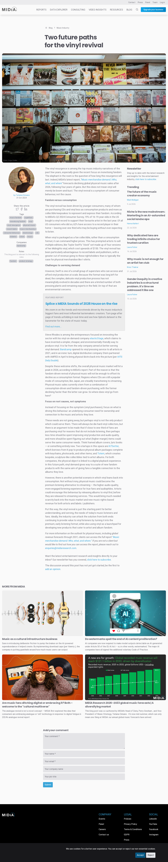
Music (29, 237)
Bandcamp (21, 246)
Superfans (28, 218)
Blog (129, 9)
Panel (147, 2)
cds (37, 233)
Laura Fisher (132, 247)
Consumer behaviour (12, 233)
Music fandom (15, 218)
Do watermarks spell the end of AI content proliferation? (121, 639)
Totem (22, 237)
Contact (131, 2)
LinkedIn (153, 819)
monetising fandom (18, 221)
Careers (102, 829)
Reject (151, 855)
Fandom (13, 261)
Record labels (12, 229)
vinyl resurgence (13, 225)
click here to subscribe (99, 559)
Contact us (104, 834)
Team (155, 2)
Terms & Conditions (133, 829)
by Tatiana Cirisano (22, 195)
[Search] (135, 10)
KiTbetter (13, 237)
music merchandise (28, 229)
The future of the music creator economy (142, 193)
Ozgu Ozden (12, 160)
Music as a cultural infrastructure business (29, 639)
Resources (116, 9)
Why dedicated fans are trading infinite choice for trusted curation (143, 239)
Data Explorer (58, 9)
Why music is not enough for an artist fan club (145, 261)
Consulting (78, 9)
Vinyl (30, 221)
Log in (162, 2)
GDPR (126, 834)
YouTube (153, 824)
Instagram (153, 834)
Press (140, 2)
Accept (140, 855)
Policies (127, 819)
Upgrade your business (153, 10)
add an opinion (52, 569)
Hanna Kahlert (133, 223)
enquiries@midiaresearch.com (60, 548)
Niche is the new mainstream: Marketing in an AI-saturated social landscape (146, 215)
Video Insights (97, 9)
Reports (41, 9)
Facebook (153, 829)
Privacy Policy (130, 824)
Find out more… (53, 326)
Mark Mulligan (133, 200)
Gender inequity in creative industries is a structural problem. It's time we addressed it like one (144, 284)
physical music (29, 225)
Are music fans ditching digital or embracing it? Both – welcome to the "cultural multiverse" (37, 704)
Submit (48, 784)
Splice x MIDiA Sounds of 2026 (81, 303)
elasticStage (28, 233)
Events (102, 819)
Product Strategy (25, 261)
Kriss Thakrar (132, 267)
